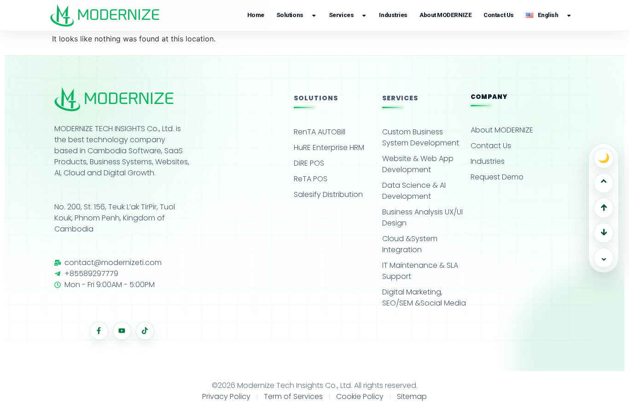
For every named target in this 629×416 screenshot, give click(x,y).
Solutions (289, 15)
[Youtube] (122, 331)
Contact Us (498, 15)
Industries (393, 15)
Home (255, 15)
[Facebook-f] (99, 331)
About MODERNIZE (445, 15)
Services (341, 15)
